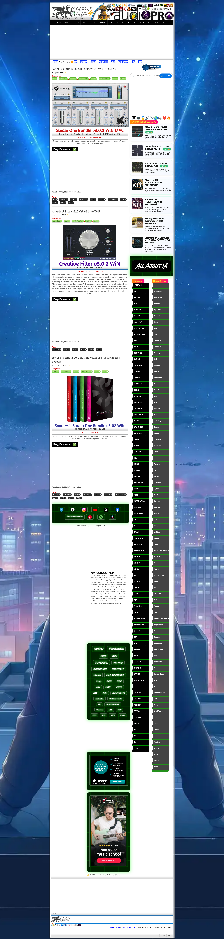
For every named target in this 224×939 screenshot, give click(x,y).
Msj (135, 575)
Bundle (63, 199)
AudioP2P (138, 322)
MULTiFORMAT (115, 675)
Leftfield (157, 532)
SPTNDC (137, 668)
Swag (156, 705)
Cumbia (157, 365)
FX (155, 470)
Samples (66, 22)
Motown (157, 569)
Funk (156, 452)
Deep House (158, 390)
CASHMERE (139, 365)
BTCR (136, 347)
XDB (135, 736)
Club (155, 359)
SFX (155, 680)
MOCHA (137, 563)
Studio (107, 494)
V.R (135, 730)
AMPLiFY (137, 310)
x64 (133, 62)
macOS (83, 62)
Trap (155, 736)
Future (156, 458)
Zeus (136, 748)
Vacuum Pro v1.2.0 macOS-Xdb (156, 164)
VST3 (148, 22)
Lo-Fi (156, 544)
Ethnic (156, 433)
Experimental (159, 439)
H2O (135, 458)
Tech (156, 717)
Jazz (155, 520)
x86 (140, 62)
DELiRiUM (138, 408)
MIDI (103, 656)
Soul (155, 699)
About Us (132, 927)
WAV (98, 649)
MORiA (137, 569)
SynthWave (158, 711)
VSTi (156, 22)
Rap (155, 631)
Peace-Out (138, 606)
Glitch (156, 495)
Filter (66, 349)
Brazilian (157, 328)
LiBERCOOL (139, 538)
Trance (156, 730)
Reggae (157, 637)
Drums (122, 715)
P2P (135, 600)
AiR (135, 291)
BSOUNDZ (138, 353)
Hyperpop (157, 507)
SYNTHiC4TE (139, 680)
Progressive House (161, 618)
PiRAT (136, 612)
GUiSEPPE (138, 452)
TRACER (137, 693)
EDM (155, 415)
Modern (157, 563)
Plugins (87, 494)
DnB (155, 396)
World (156, 767)
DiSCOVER (138, 415)
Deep (156, 384)
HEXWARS (138, 470)
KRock (136, 532)
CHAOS (67, 494)
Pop (155, 612)
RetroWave (158, 662)
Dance (156, 371)
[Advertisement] (111, 41)
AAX (124, 22)
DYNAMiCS (138, 433)
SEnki (136, 656)
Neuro (156, 581)
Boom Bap (158, 316)
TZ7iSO (137, 711)
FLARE (136, 446)
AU (129, 22)
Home (163, 935)
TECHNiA (137, 705)
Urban (156, 754)
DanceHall (158, 377)
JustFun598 (138, 513)
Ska (155, 686)
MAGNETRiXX (139, 551)
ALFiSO (137, 303)
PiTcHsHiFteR (139, 618)
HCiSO (136, 464)
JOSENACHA (139, 501)
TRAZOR (137, 699)
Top (169, 935)
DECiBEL (137, 396)
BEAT (136, 341)
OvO (155, 600)
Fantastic (116, 648)
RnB (155, 655)
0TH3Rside (138, 285)
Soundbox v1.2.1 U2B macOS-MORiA (157, 147)
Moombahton (159, 575)
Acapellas (157, 285)
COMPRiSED (139, 384)
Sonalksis (103, 62)
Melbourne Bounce (161, 550)
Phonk (156, 606)
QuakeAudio (139, 631)
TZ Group (137, 717)
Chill (155, 334)
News (58, 22)
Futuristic (157, 464)
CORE (136, 390)
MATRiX (137, 557)
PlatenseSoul (139, 625)
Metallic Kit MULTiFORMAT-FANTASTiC (154, 202)
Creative (56, 349)
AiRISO (137, 297)
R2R (92, 199)
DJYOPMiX (138, 402)
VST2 (142, 22)
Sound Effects (159, 692)
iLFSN (136, 489)
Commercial (158, 347)
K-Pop (156, 526)
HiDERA (137, 476)
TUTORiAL (101, 662)
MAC (116, 22)
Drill (155, 402)
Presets (84, 22)
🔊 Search (165, 76)
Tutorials (103, 22)
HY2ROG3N (138, 483)
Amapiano (158, 297)
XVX (135, 742)
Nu (155, 587)
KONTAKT (118, 669)
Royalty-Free (159, 674)
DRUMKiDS (138, 427)
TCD (135, 686)
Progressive (158, 625)
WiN (110, 22)
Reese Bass (158, 649)
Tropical (157, 742)
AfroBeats (158, 291)
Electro (156, 427)
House (156, 513)
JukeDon (137, 507)
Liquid (156, 538)
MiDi (93, 22)
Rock (156, 668)
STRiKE (137, 674)
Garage (156, 476)
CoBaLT (137, 378)
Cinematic (158, 340)
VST (134, 22)
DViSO (136, 421)
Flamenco (157, 445)
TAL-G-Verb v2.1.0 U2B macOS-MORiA (156, 129)
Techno (157, 723)
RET (135, 643)
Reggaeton (158, 643)
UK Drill (157, 748)
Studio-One (120, 494)
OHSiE (136, 588)
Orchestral (158, 594)
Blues (156, 322)
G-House (157, 482)
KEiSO (136, 520)
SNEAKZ (137, 662)
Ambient (157, 303)
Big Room (157, 310)
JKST (136, 495)
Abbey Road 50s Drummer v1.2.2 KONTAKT (154, 221)
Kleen (136, 526)
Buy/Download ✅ (64, 149)
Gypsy (156, 489)
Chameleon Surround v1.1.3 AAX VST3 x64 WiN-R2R (157, 240)
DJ (164, 22)
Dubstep (157, 408)
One (77, 494)
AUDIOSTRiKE (140, 328)
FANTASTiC (138, 439)
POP (119, 710)
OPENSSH (138, 594)
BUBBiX (137, 359)
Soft (75, 22)
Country (157, 353)
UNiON (136, 723)
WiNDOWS (123, 62)
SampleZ (137, 649)
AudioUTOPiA (139, 334)
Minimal (157, 557)
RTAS (93, 62)
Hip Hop (157, 501)
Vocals (156, 760)
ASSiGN (137, 316)
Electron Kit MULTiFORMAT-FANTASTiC (154, 182)
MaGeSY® (138, 544)
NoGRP (137, 581)
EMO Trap (157, 421)
